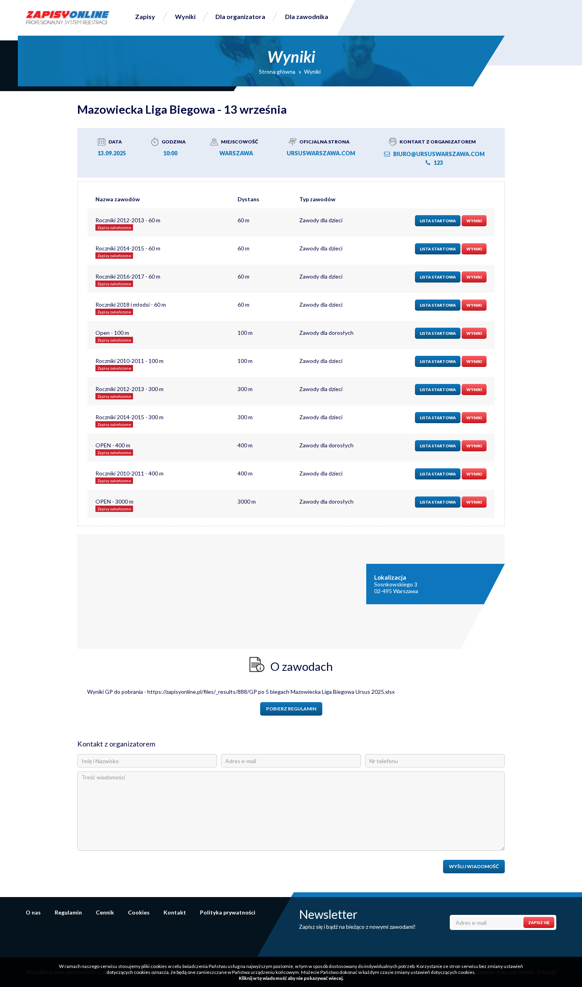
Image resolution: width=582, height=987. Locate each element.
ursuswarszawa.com (321, 153)
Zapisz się (539, 922)
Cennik (105, 912)
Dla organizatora (240, 16)
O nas (33, 912)
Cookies (139, 912)
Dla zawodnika (306, 16)
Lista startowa (438, 220)
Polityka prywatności (227, 912)
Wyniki (185, 16)
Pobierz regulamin (291, 709)
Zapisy (145, 16)
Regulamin (68, 912)
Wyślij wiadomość (474, 866)
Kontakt (175, 912)
